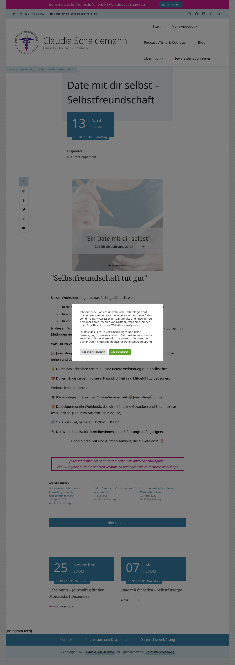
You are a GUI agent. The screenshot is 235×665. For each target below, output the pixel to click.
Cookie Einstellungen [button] (93, 351)
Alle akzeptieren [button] (120, 351)
